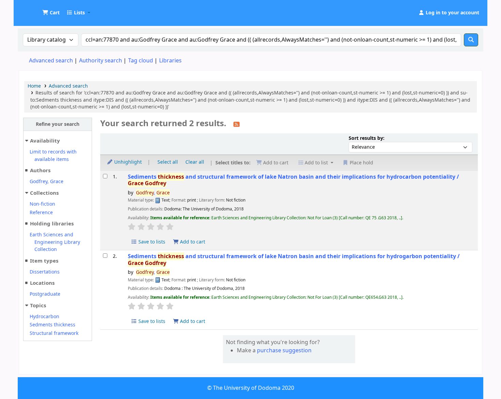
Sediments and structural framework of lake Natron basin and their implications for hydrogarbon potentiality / (294, 259)
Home (34, 86)
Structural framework (54, 333)
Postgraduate (45, 294)
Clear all (194, 162)
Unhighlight (127, 162)
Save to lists (151, 242)
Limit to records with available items (53, 155)
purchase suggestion (284, 350)
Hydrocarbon (44, 316)
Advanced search (51, 61)
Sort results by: (366, 138)
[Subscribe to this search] (236, 124)
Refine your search (57, 124)
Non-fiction (42, 204)
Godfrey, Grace (46, 181)
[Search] (471, 39)
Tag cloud (140, 61)
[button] (51, 12)
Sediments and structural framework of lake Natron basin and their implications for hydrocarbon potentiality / (293, 180)
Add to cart (192, 242)
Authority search (100, 61)
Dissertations (45, 272)
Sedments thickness (52, 324)
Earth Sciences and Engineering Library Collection (55, 242)
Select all (167, 162)
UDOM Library (36, 9)
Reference (41, 212)
